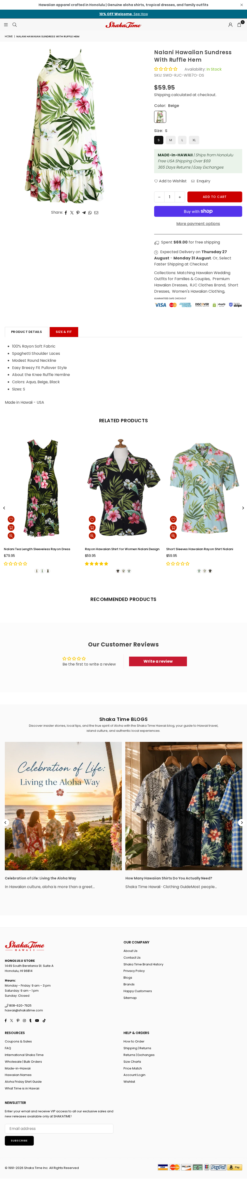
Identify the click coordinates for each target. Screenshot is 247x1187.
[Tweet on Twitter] (72, 212)
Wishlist (129, 1081)
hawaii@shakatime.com (24, 1010)
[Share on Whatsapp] (90, 212)
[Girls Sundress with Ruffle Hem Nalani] (86, 488)
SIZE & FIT (64, 332)
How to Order (134, 1041)
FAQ (8, 1048)
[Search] (14, 24)
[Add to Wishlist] (55, 519)
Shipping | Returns (137, 1048)
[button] (239, 24)
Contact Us (132, 957)
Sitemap (130, 998)
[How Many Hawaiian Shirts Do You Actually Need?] (183, 806)
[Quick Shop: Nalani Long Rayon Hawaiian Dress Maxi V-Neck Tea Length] (217, 527)
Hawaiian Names (18, 1075)
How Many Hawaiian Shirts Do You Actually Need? (168, 878)
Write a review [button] (158, 661)
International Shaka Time (24, 1055)
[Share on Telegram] (84, 212)
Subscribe (19, 1140)
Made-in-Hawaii (18, 1068)
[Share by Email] (96, 212)
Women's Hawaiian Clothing (198, 291)
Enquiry (203, 181)
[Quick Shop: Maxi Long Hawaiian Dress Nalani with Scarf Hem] (136, 527)
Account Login (134, 1075)
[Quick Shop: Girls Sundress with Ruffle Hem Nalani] (55, 527)
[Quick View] (55, 535)
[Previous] (4, 508)
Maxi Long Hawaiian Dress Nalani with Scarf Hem (167, 549)
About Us (130, 951)
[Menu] (5, 24)
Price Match (133, 1068)
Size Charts (132, 1061)
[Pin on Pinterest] (78, 212)
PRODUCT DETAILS (26, 332)
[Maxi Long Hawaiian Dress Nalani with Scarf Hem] (167, 488)
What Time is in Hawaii (22, 1088)
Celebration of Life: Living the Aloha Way (40, 878)
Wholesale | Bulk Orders (23, 1061)
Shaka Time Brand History (143, 964)
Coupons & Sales (18, 1041)
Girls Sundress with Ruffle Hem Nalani (77, 549)
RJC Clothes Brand (207, 285)
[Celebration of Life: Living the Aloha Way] (63, 806)
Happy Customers (138, 991)
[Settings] (230, 24)
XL (194, 140)
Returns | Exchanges (139, 1055)
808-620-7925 (20, 1005)
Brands (129, 984)
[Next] (243, 508)
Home (9, 36)
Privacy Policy (134, 971)
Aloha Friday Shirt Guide (23, 1081)
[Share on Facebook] (66, 212)
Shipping (162, 95)
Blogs (128, 977)
